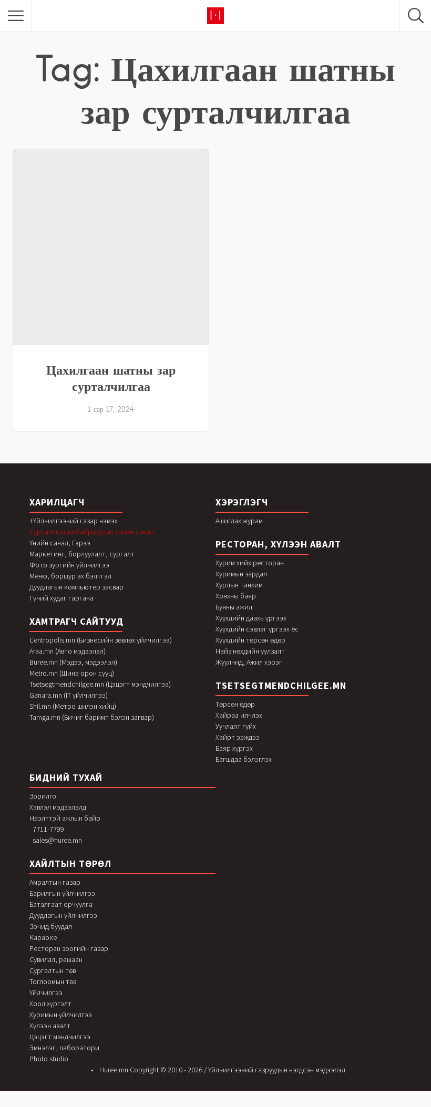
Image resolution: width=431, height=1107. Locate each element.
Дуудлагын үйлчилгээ (63, 915)
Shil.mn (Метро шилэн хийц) (72, 706)
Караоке (43, 937)
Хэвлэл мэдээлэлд (57, 807)
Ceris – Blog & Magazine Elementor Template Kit (309, 1104)
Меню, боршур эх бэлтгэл (70, 576)
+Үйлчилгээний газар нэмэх (73, 520)
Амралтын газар (54, 882)
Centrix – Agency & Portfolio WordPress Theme (212, 1104)
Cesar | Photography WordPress (328, 1104)
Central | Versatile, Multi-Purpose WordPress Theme (188, 1104)
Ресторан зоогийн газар (68, 948)
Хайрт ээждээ (238, 737)
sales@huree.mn (57, 840)
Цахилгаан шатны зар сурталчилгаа (111, 378)
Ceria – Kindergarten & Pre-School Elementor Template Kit (283, 1104)
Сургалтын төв (52, 970)
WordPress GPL (99, 1104)
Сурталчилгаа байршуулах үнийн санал (91, 531)
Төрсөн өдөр (235, 704)
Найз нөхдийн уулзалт (250, 651)
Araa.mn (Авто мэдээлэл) (67, 651)
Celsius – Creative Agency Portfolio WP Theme (114, 1104)
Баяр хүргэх (234, 748)
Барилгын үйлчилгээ (62, 893)
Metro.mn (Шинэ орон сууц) (71, 673)
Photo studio (48, 1058)
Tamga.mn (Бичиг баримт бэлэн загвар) (91, 717)
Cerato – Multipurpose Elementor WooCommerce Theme (256, 1104)
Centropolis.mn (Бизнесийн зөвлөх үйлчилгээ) (100, 640)
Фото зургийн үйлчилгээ (69, 565)
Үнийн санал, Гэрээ (59, 542)
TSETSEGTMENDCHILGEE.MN (281, 685)
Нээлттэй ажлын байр (64, 818)
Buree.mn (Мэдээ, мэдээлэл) (73, 662)
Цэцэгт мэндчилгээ (59, 1036)
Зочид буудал (50, 926)
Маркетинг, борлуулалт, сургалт (82, 553)
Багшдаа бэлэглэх (244, 759)
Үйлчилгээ (46, 992)
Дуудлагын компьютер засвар (76, 587)
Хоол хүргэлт (50, 1003)
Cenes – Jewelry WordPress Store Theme (164, 1104)
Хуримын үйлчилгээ (60, 1014)
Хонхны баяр (236, 596)
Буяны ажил (234, 607)
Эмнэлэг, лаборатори (64, 1047)
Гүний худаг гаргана (61, 598)
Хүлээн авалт (49, 1025)
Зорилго (42, 796)
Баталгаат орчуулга (61, 904)
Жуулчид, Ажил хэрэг (249, 662)
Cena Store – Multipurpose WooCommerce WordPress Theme (139, 1104)
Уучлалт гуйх (236, 726)
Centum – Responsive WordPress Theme (232, 1104)
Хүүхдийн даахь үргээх (251, 618)
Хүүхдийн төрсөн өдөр (250, 640)
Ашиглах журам (239, 520)
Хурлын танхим (239, 584)
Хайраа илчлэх (239, 715)
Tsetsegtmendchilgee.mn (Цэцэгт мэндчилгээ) (100, 684)
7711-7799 (48, 829)
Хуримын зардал (241, 573)
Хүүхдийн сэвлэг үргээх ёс (257, 629)
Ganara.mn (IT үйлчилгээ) (68, 695)
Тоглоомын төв (52, 981)
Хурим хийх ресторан (250, 562)
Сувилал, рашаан (56, 959)
